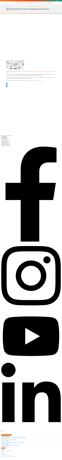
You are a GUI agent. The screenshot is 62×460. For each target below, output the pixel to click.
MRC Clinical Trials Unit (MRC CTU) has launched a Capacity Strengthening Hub (40, 71)
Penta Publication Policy (5, 454)
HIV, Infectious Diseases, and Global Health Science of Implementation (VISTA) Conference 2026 (13, 442)
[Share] (31, 86)
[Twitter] (31, 84)
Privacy (2, 451)
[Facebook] (31, 83)
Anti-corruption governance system (6, 450)
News (7, 6)
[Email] (31, 85)
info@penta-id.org (4, 137)
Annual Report (3, 453)
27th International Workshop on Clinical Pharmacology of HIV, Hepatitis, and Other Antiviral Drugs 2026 (14, 437)
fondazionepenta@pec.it (5, 138)
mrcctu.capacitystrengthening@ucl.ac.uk (35, 80)
